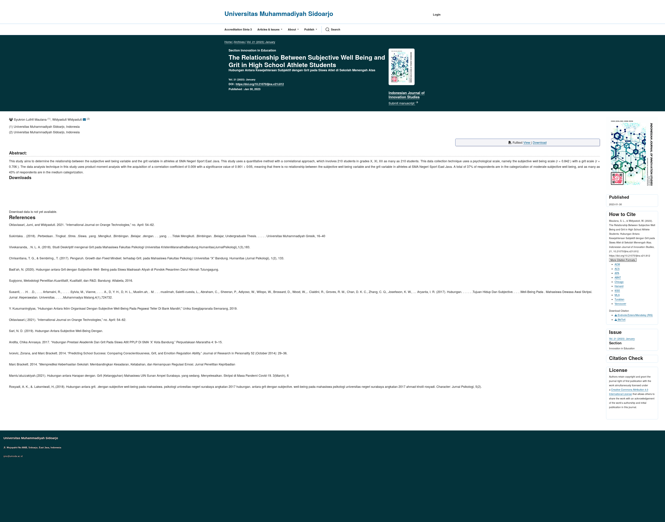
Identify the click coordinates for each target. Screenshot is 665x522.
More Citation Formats (622, 260)
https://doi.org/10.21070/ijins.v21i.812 (260, 84)
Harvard (619, 286)
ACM (617, 264)
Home (228, 42)
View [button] (527, 142)
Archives (239, 42)
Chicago (619, 281)
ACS (617, 268)
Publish (309, 29)
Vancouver (620, 303)
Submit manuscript (402, 103)
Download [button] (540, 142)
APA (617, 273)
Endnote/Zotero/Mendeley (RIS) (635, 315)
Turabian (619, 299)
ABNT (618, 277)
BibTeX (621, 319)
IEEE (617, 290)
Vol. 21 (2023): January (261, 42)
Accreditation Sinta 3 (238, 29)
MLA (617, 295)
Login (437, 14)
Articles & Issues (268, 29)
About (292, 29)
